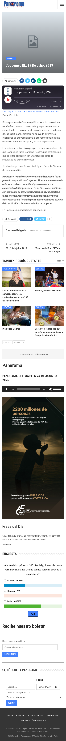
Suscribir (41, 106)
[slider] (57, 389)
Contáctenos (39, 719)
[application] (33, 389)
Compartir (55, 106)
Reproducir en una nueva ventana (41, 111)
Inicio (10, 715)
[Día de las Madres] (16, 316)
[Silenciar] (50, 389)
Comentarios (10, 269)
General (11, 59)
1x (22, 101)
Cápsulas (25, 719)
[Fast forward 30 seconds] (28, 101)
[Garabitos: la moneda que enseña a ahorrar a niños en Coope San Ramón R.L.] (49, 316)
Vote (33, 613)
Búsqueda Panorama (21, 670)
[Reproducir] (6, 389)
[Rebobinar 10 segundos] (16, 101)
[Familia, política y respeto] (49, 277)
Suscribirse (10, 654)
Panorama (20, 715)
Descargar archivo (12, 111)
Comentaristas (35, 715)
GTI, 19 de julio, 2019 (16, 248)
